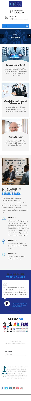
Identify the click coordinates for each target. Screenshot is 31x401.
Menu (5, 26)
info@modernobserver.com (19, 19)
